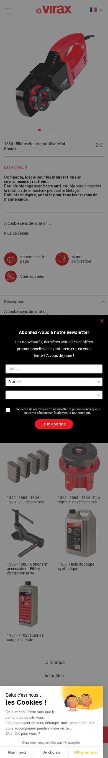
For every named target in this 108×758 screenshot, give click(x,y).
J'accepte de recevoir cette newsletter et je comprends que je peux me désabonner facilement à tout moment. (57, 411)
